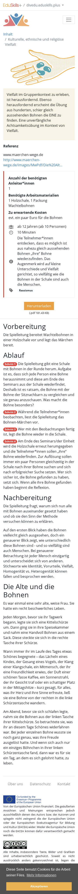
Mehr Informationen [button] (41, 875)
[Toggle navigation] (69, 19)
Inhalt (8, 34)
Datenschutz (40, 784)
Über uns (15, 784)
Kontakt (63, 784)
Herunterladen (39, 306)
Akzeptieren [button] (39, 886)
